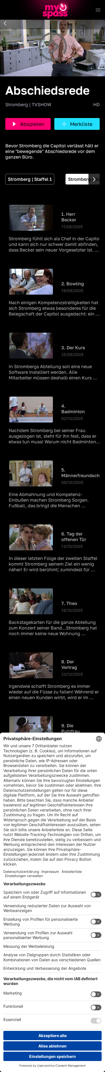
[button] (5, 23)
